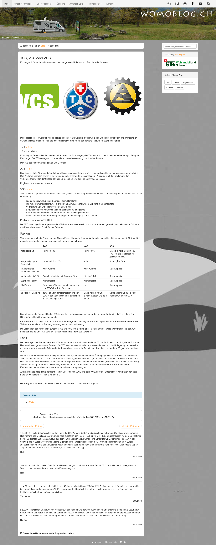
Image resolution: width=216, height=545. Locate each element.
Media (123, 542)
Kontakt (109, 3)
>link (29, 146)
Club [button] (168, 82)
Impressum (97, 542)
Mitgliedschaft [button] (188, 82)
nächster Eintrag (131, 426)
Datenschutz (111, 542)
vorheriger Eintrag (32, 426)
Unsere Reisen (44, 3)
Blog (6, 3)
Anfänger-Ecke (76, 3)
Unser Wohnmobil (22, 3)
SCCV (31, 402)
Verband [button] (169, 87)
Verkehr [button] (180, 87)
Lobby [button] (176, 82)
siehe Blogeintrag (180, 55)
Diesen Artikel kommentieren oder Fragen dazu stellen (48, 533)
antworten (137, 456)
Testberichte (95, 3)
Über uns (61, 3)
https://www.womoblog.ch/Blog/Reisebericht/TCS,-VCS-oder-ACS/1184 (81, 417)
